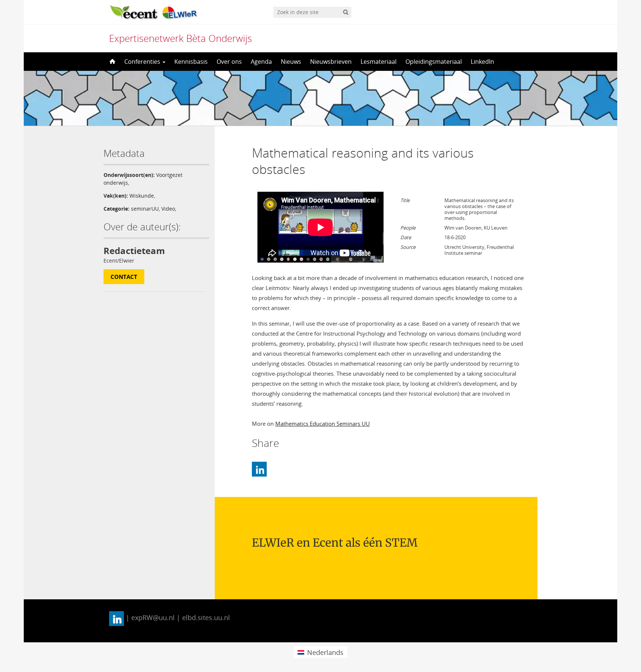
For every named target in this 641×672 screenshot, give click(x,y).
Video (168, 208)
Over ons (229, 61)
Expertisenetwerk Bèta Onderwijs (180, 38)
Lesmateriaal (379, 61)
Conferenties (143, 61)
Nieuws (291, 61)
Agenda (261, 61)
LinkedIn (482, 61)
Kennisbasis (191, 61)
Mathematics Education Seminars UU (322, 423)
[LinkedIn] (259, 469)
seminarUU (145, 208)
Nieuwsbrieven (331, 61)
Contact (124, 276)
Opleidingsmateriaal (433, 61)
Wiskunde (141, 195)
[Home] (111, 61)
